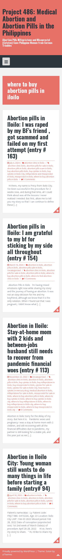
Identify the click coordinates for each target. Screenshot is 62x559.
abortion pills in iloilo (16, 168)
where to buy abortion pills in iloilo (28, 396)
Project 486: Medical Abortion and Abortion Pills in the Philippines (29, 22)
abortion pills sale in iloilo (30, 267)
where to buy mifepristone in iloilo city (29, 403)
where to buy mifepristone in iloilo (26, 401)
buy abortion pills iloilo (17, 171)
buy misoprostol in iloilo (24, 385)
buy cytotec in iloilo (37, 171)
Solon (49, 551)
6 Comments (26, 409)
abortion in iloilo (35, 265)
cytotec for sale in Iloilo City (25, 387)
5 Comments (29, 179)
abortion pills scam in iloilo (39, 168)
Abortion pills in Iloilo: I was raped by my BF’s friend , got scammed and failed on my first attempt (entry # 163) (28, 136)
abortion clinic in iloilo (34, 162)
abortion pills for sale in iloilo (40, 165)
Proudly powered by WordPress (18, 551)
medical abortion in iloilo (41, 390)
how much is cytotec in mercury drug (28, 389)
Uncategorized (14, 270)
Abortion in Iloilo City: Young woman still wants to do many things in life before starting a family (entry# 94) (29, 472)
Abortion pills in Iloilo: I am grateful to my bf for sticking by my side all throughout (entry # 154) (29, 242)
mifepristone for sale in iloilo (20, 393)
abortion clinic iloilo (17, 165)
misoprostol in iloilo (24, 176)
